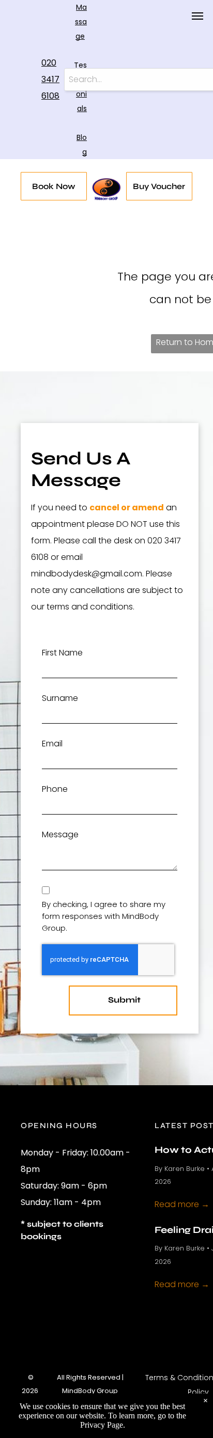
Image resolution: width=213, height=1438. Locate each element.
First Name (62, 653)
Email (52, 743)
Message (60, 834)
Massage (81, 21)
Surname (60, 698)
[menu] (197, 16)
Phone (55, 789)
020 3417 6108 (50, 79)
